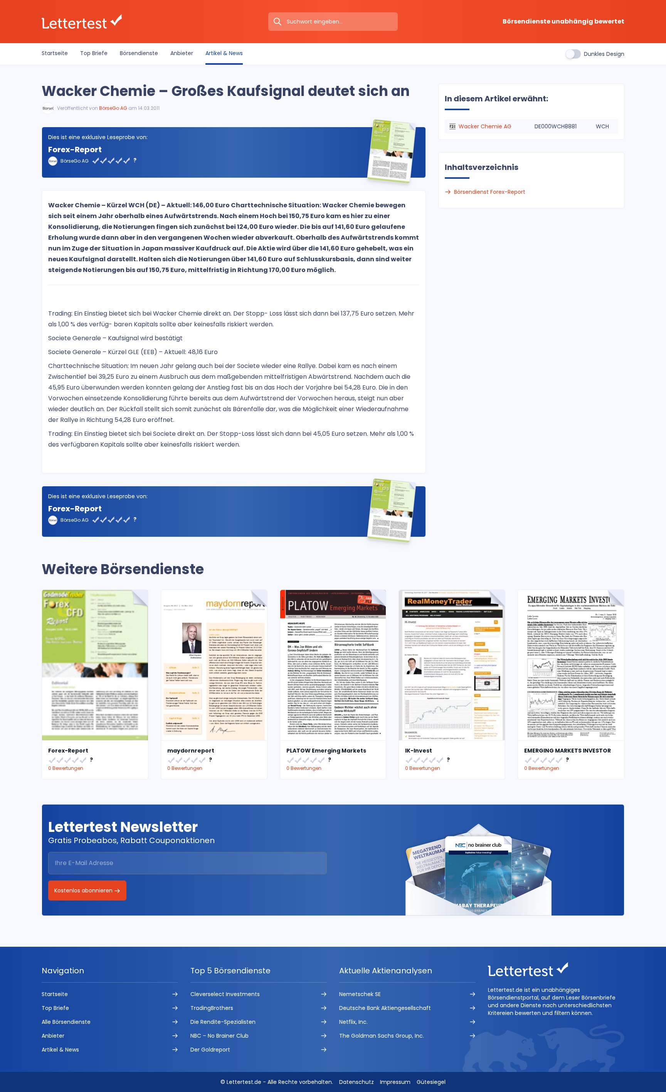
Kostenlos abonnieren (84, 890)
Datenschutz (356, 1082)
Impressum (395, 1082)
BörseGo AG (113, 108)
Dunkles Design (604, 54)
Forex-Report (75, 149)
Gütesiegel (431, 1082)
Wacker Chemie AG (485, 126)
